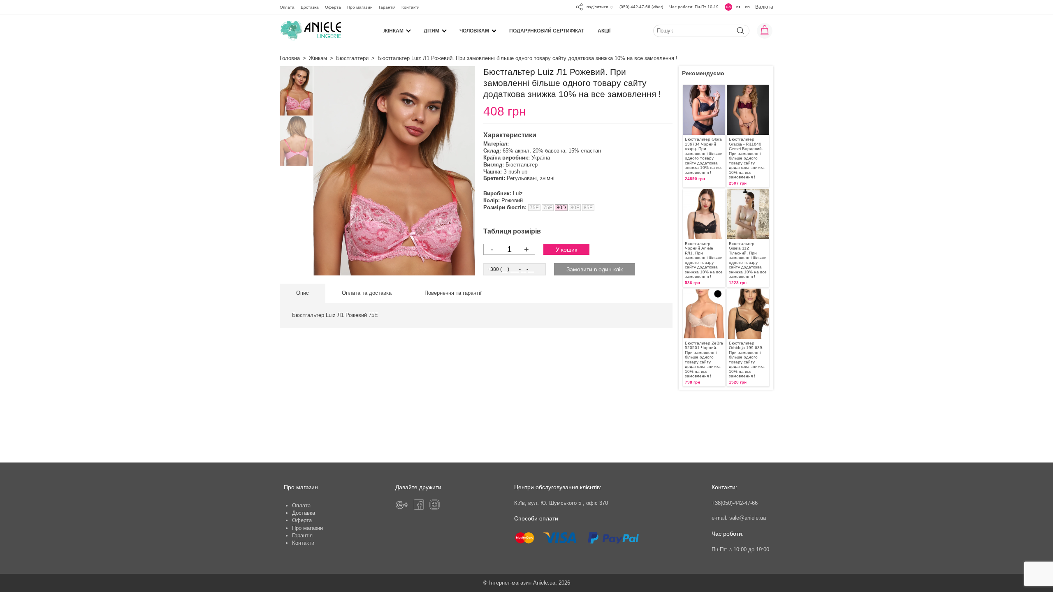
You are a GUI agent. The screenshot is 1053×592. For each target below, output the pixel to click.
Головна (290, 58)
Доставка (310, 7)
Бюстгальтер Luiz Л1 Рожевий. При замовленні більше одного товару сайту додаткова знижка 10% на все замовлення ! (527, 58)
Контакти (410, 7)
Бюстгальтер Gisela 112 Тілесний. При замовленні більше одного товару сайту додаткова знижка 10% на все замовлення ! (748, 260)
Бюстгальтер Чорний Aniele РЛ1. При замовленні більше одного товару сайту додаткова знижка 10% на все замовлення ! (704, 260)
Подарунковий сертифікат (546, 30)
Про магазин (360, 7)
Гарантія (387, 7)
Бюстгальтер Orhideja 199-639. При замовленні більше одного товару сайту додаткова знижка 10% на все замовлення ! (747, 359)
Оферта (333, 7)
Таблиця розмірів (512, 231)
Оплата (287, 7)
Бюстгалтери (352, 58)
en (747, 7)
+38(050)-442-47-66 (735, 503)
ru (738, 7)
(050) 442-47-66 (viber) (641, 7)
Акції (604, 30)
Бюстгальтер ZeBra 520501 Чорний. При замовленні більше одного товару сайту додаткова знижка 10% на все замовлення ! (704, 359)
